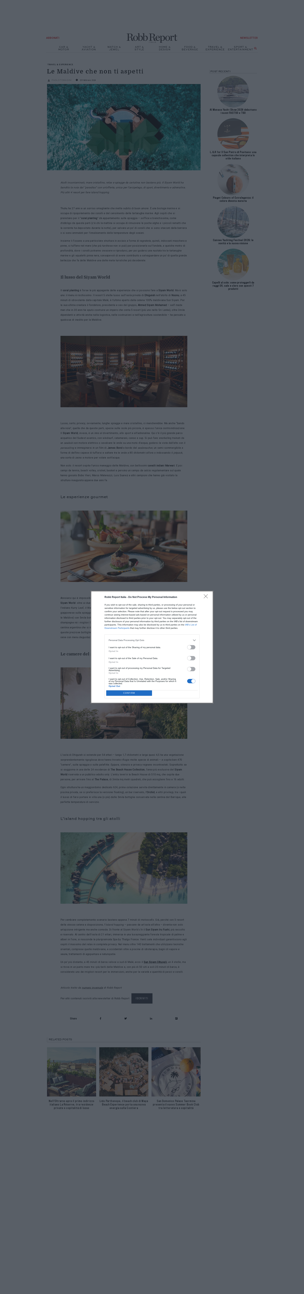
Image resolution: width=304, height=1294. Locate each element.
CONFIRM (129, 693)
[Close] (207, 597)
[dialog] (152, 647)
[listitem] (152, 640)
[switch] (191, 647)
